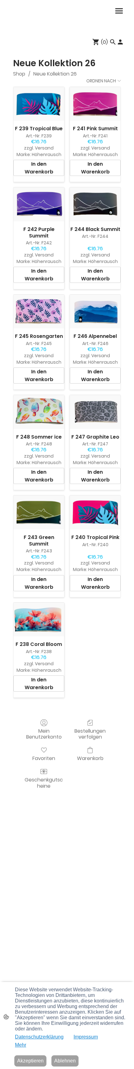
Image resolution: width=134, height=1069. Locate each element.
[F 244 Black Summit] (95, 204)
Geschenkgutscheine (44, 782)
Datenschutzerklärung (39, 1036)
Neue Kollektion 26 (55, 73)
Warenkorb (90, 758)
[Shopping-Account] (120, 42)
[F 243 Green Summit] (38, 512)
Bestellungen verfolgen (90, 733)
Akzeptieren (30, 1060)
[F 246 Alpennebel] (95, 312)
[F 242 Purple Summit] (38, 204)
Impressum (86, 1036)
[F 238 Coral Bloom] (38, 620)
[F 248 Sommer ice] (38, 412)
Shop (19, 73)
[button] (113, 42)
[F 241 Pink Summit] (95, 104)
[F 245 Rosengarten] (38, 312)
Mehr (20, 1045)
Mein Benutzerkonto (44, 733)
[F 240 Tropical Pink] (95, 512)
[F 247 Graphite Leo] (95, 412)
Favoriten (43, 758)
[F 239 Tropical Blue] (38, 104)
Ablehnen (65, 1060)
